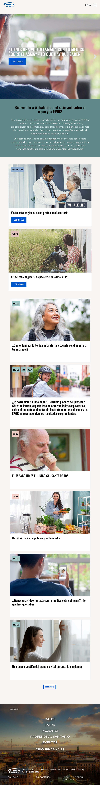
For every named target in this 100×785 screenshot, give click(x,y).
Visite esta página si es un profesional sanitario (39, 212)
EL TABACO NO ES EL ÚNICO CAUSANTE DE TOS (40, 475)
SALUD (50, 725)
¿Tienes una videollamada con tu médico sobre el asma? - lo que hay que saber (49, 602)
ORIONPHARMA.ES (50, 749)
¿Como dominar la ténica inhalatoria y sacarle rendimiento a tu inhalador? (49, 347)
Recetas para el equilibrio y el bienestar (36, 538)
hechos (52, 138)
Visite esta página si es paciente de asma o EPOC (40, 276)
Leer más (19, 220)
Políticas (13, 777)
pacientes (77, 149)
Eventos (50, 742)
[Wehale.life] (9, 4)
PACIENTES (50, 730)
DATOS (50, 719)
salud (43, 138)
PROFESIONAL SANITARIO (50, 736)
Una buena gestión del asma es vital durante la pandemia (47, 666)
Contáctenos (43, 777)
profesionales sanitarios (57, 149)
